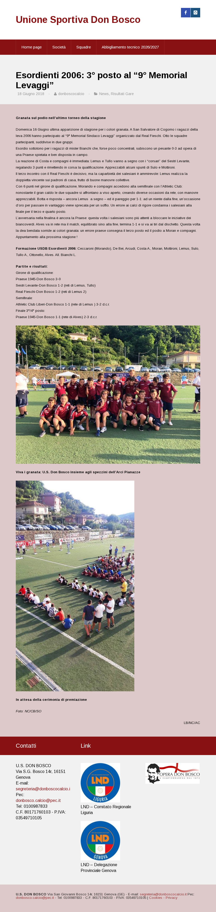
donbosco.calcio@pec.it (38, 800)
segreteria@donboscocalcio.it (44, 789)
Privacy (172, 898)
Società (59, 47)
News (104, 94)
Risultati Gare (122, 94)
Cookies (155, 898)
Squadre (83, 47)
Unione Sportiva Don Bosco (78, 19)
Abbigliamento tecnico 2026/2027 (130, 47)
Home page (31, 47)
